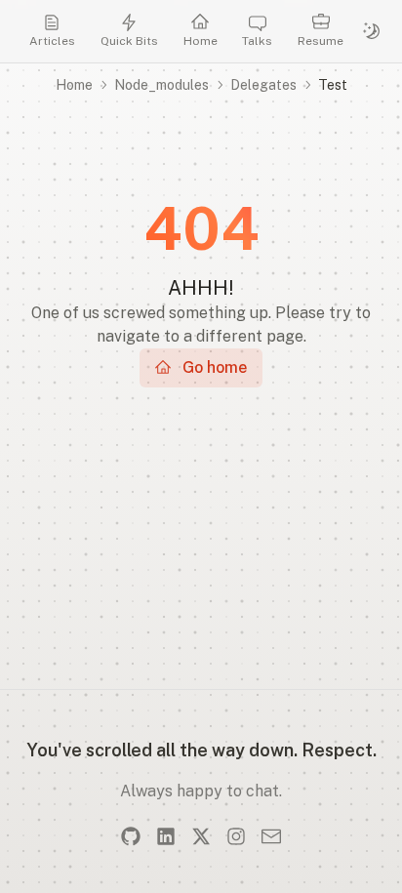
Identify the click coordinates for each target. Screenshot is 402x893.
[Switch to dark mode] (371, 31)
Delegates (263, 85)
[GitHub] (131, 836)
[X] (201, 836)
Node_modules (161, 85)
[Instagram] (236, 836)
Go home (214, 367)
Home (74, 85)
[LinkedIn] (166, 836)
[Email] (271, 836)
